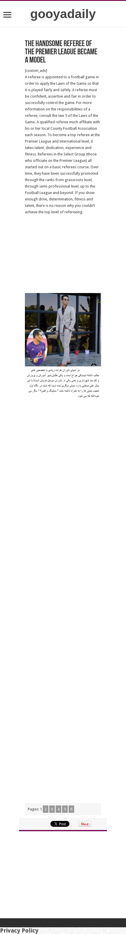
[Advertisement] (63, 254)
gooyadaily (63, 14)
